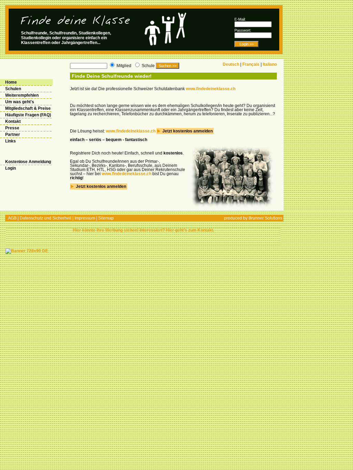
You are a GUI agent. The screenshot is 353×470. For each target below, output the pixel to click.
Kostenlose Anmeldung (28, 161)
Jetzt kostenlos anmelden (187, 131)
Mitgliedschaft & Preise (28, 108)
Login (10, 168)
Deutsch (231, 64)
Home (11, 82)
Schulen (13, 88)
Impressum (84, 218)
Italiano (270, 64)
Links (10, 141)
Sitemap (106, 218)
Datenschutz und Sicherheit (45, 218)
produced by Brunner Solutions (253, 218)
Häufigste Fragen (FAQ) (28, 115)
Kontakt (13, 121)
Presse (12, 128)
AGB (12, 218)
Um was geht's (19, 101)
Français (251, 64)
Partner (12, 134)
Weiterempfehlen (22, 95)
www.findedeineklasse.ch (210, 88)
